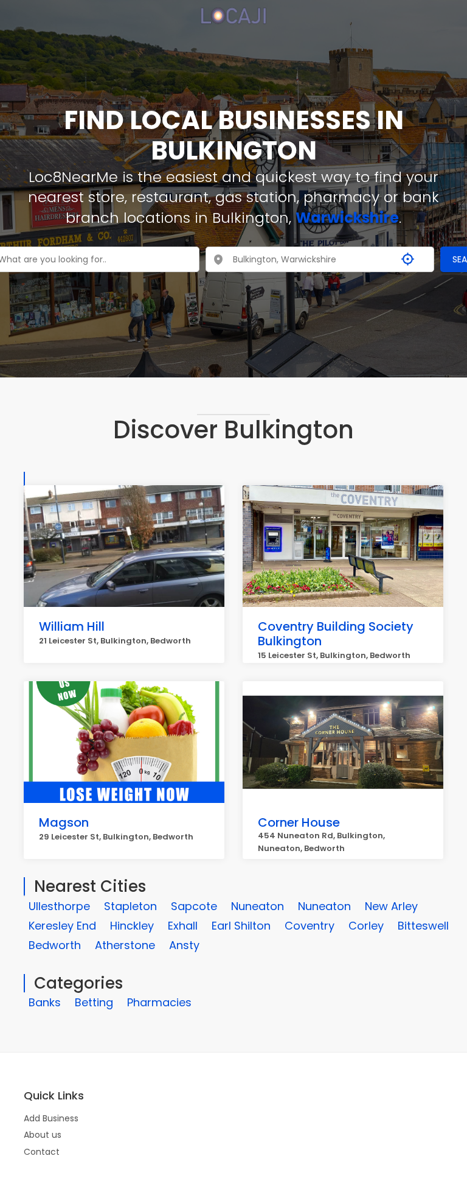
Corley (366, 925)
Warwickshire (347, 218)
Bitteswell (423, 925)
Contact (42, 1152)
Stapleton (130, 906)
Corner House (299, 822)
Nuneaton (257, 906)
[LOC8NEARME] (233, 11)
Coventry (309, 925)
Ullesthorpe (59, 906)
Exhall (183, 925)
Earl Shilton (241, 925)
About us (42, 1135)
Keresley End (62, 925)
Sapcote (194, 906)
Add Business (51, 1118)
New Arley (391, 906)
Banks (45, 1002)
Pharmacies (159, 1002)
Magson (64, 822)
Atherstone (125, 945)
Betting (94, 1002)
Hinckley (132, 925)
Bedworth (55, 945)
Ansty (184, 945)
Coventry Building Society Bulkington (335, 634)
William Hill (72, 626)
